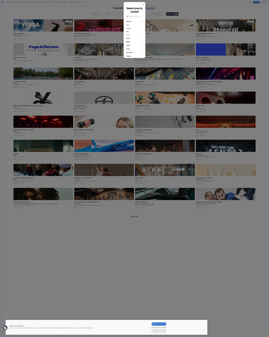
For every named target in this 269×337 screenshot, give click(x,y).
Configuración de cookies (158, 331)
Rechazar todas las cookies (159, 327)
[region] (106, 327)
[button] (5, 328)
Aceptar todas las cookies (159, 323)
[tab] (134, 28)
